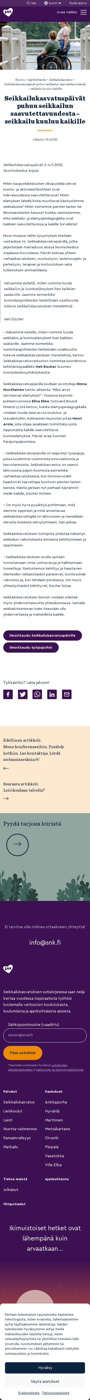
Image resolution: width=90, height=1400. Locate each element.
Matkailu (10, 1147)
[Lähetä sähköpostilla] (67, 695)
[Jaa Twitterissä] (23, 695)
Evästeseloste (29, 1392)
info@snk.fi (45, 942)
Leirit (7, 1120)
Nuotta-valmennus (20, 1129)
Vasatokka (54, 1156)
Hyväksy (45, 1368)
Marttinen (54, 1120)
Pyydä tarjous (78, 3)
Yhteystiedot (14, 1204)
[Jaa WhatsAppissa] (37, 695)
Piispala (51, 1147)
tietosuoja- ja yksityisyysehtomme (60, 1069)
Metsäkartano (57, 1129)
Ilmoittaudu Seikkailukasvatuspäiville (43, 635)
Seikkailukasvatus (19, 1102)
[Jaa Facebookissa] (8, 695)
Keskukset (53, 1091)
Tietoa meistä (15, 1179)
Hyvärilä (52, 1111)
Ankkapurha (56, 1102)
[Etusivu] (8, 12)
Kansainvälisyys (17, 1138)
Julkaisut (10, 1190)
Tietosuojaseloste (55, 1392)
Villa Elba (53, 1165)
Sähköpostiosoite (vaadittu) (33, 1025)
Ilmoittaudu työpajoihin (31, 647)
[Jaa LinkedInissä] (52, 695)
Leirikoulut (12, 1111)
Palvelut (10, 1091)
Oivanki (51, 1138)
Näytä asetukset (45, 1381)
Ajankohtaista (57, 1179)
